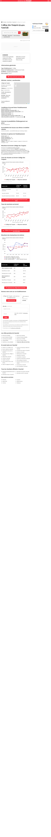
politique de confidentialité (15, 328)
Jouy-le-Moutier (17, 35)
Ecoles (5, 22)
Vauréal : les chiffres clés (7, 347)
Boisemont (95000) (6, 335)
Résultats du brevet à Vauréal (23, 371)
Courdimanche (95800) (7, 338)
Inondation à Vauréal (21, 357)
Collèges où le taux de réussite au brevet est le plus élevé (16, 200)
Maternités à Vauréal (6, 356)
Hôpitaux (19, 383)
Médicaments (20, 381)
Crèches (4, 383)
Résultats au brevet (21, 56)
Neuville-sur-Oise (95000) (7, 342)
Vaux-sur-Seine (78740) (21, 340)
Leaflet (28, 103)
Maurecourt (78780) (21, 338)
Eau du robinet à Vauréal (7, 349)
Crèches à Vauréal (6, 358)
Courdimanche (7, 36)
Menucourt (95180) (21, 335)
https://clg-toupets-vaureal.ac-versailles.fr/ (5, 97)
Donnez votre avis (16, 76)
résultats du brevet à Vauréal (13, 147)
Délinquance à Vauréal (21, 353)
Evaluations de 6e (21, 58)
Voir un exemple (45, 26)
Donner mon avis (11, 300)
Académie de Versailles (12, 71)
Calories (18, 379)
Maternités (4, 381)
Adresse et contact (7, 58)
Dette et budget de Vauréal (8, 364)
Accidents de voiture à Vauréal (23, 350)
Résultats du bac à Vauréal (8, 374)
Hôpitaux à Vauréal (21, 355)
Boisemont (10, 35)
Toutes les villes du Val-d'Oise (23, 342)
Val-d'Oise (9, 22)
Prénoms (4, 379)
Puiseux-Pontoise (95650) (22, 337)
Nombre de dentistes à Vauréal (23, 358)
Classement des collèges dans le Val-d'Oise (16, 287)
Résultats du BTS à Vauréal (22, 373)
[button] (16, 84)
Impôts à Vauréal (6, 359)
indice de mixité (20, 116)
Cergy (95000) (5, 340)
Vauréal (14, 22)
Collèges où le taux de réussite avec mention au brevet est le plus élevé (16, 231)
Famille (34, 26)
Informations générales (8, 56)
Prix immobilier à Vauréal (22, 366)
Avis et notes (19, 59)
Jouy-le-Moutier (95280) (7, 337)
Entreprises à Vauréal (21, 364)
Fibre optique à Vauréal (22, 360)
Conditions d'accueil (8, 59)
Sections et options (8, 61)
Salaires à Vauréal (20, 352)
